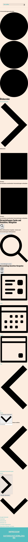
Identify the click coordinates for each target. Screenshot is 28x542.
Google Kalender (4, 517)
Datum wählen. (16, 422)
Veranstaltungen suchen (6, 264)
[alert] (14, 167)
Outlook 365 (3, 520)
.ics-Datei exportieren (5, 524)
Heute (1, 413)
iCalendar (2, 519)
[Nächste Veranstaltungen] (0, 411)
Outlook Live (3, 522)
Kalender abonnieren (5, 495)
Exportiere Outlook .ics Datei (7, 526)
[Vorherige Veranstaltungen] (14, 409)
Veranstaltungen (4, 101)
